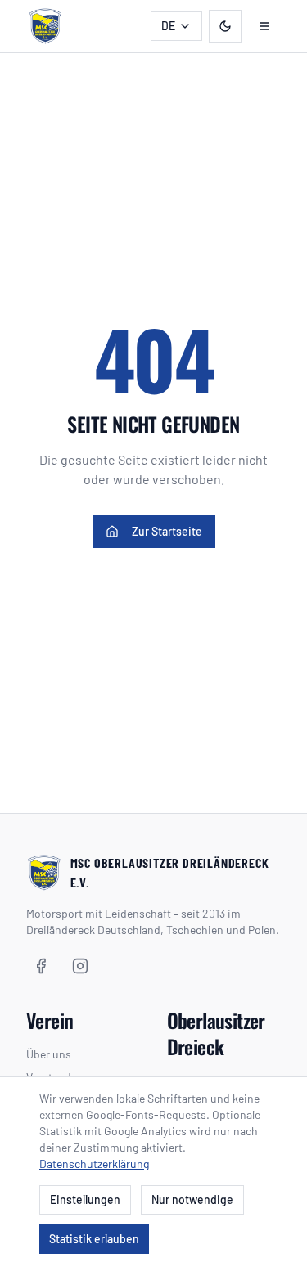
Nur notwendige (192, 1199)
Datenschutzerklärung (94, 1163)
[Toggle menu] (264, 26)
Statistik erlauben (94, 1239)
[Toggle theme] (225, 26)
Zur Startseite (167, 531)
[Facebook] (41, 966)
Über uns (48, 1054)
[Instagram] (80, 966)
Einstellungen (85, 1199)
